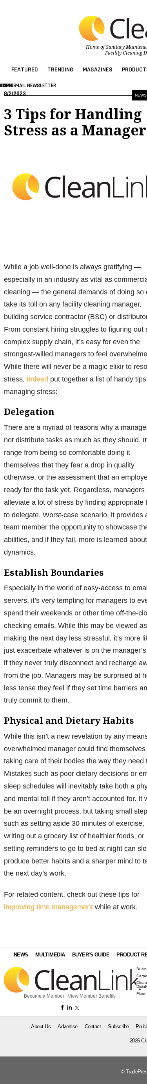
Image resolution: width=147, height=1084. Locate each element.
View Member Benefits (92, 996)
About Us (41, 1026)
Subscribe (118, 1026)
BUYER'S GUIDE (91, 955)
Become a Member (44, 996)
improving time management (48, 907)
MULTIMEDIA (50, 955)
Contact (93, 1026)
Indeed (37, 379)
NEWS (21, 955)
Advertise (68, 1026)
